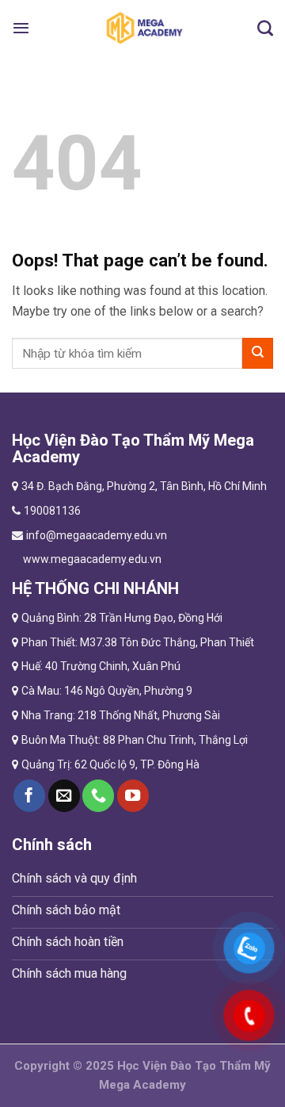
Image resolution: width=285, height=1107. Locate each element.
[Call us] (98, 795)
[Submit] (257, 353)
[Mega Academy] (143, 28)
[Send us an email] (64, 795)
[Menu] (21, 28)
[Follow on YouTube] (133, 795)
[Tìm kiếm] (265, 27)
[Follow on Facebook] (29, 795)
